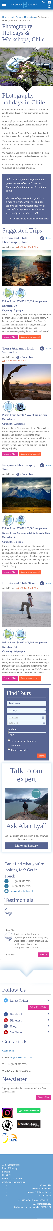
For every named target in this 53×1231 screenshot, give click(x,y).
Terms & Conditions (41, 1188)
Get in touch (8, 1050)
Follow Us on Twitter (39, 1007)
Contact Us (45, 1185)
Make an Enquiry (26, 845)
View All (43, 955)
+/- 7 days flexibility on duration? (23, 743)
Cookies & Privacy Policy (39, 1192)
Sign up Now (43, 1097)
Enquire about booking (30, 337)
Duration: (11, 729)
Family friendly (19, 749)
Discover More (10, 337)
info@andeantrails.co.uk (22, 891)
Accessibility (45, 1195)
